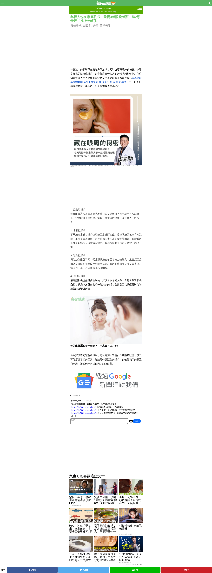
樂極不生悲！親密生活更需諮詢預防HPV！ (80, 500)
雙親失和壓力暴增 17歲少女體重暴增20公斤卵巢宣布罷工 (106, 500)
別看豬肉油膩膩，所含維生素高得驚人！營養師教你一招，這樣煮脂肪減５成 (105, 531)
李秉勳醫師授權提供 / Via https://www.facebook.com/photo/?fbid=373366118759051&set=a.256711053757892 (105, 166)
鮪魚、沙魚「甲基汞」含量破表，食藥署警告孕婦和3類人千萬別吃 (80, 530)
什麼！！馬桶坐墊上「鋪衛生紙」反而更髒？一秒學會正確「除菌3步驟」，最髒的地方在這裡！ (80, 561)
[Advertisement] (106, 45)
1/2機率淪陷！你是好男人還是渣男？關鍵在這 (130, 556)
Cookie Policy (111, 12)
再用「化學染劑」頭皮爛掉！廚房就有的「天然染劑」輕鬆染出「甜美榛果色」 (130, 503)
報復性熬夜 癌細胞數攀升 (130, 527)
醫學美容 (105, 25)
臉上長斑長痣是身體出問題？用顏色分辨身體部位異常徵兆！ (105, 558)
